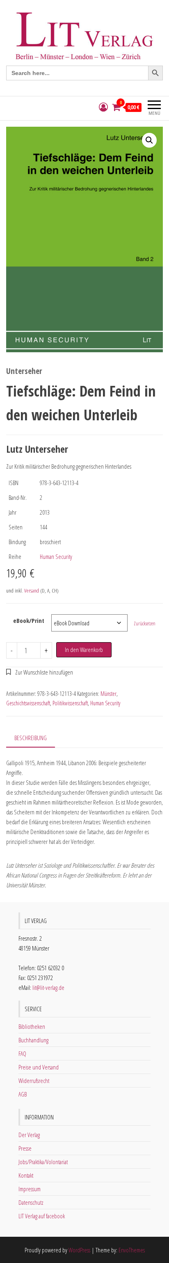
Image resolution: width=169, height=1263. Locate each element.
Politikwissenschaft (70, 703)
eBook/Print (28, 620)
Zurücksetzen (144, 623)
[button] (149, 140)
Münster (108, 694)
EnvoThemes (132, 1250)
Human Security (56, 556)
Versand (31, 590)
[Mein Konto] (103, 107)
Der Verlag (29, 1135)
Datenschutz (30, 1202)
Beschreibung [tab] (30, 738)
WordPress (79, 1250)
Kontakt (25, 1175)
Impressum (29, 1189)
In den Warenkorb (84, 649)
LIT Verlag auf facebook (41, 1216)
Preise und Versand (38, 1067)
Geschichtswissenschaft (28, 703)
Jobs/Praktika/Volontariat (43, 1162)
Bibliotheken (31, 1026)
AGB (22, 1094)
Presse (25, 1148)
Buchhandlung (33, 1040)
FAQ (22, 1053)
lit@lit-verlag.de (48, 987)
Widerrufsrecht (33, 1080)
